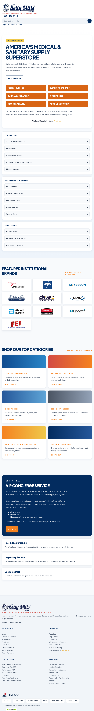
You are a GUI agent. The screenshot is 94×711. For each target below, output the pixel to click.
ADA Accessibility (55, 647)
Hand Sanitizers (12, 207)
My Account (12, 25)
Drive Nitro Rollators (14, 245)
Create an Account (9, 637)
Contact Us (53, 639)
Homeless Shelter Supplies (12, 681)
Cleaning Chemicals (61, 444)
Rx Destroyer (11, 231)
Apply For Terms (8, 653)
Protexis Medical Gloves (16, 238)
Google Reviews (59, 650)
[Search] (89, 21)
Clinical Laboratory (15, 373)
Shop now (10, 384)
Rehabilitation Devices (57, 670)
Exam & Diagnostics (14, 193)
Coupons (5, 675)
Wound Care (11, 214)
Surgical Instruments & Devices (19, 162)
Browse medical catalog (79, 351)
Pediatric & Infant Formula (59, 678)
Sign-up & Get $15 (9, 667)
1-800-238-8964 (16, 622)
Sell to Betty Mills (55, 645)
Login (4, 634)
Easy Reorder (14, 78)
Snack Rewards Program (11, 664)
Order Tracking (8, 647)
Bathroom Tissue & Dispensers (20, 444)
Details (12, 529)
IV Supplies (11, 148)
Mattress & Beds (13, 200)
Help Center (53, 637)
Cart (20, 25)
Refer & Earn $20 (8, 670)
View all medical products (73, 274)
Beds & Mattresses (60, 409)
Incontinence (11, 186)
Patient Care (53, 672)
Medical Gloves (12, 169)
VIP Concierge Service (57, 642)
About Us (52, 634)
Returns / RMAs (7, 650)
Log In (4, 25)
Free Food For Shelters (10, 678)
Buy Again (5, 642)
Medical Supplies (55, 667)
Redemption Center (10, 672)
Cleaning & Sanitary (56, 664)
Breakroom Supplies (57, 683)
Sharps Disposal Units (15, 141)
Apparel (52, 681)
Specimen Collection (15, 155)
